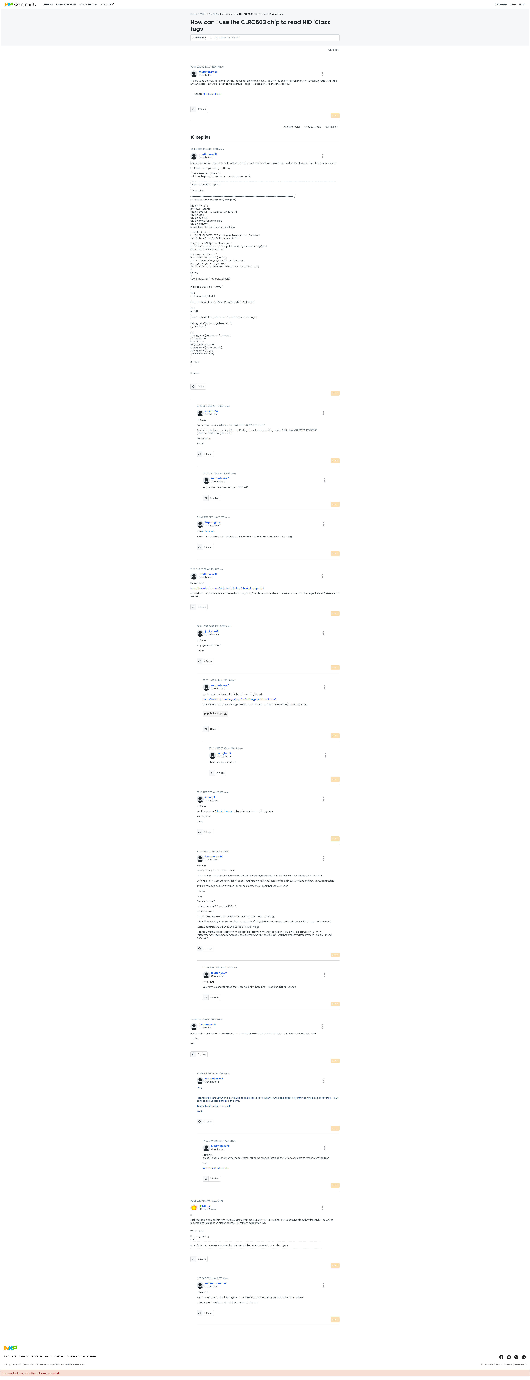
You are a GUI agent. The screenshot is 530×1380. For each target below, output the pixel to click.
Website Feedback (77, 1364)
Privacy (7, 1364)
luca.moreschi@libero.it (215, 1168)
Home (193, 14)
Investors (36, 1356)
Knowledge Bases (66, 4)
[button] (322, 73)
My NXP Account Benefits (82, 1356)
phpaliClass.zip (224, 811)
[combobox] (276, 37)
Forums (48, 4)
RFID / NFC (205, 14)
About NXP (10, 1356)
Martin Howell (208, 531)
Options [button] (332, 49)
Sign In (523, 4)
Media (48, 1356)
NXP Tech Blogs (88, 4)
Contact (60, 1356)
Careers (23, 1356)
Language (501, 4)
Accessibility (62, 1364)
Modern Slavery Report (46, 1364)
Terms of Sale (29, 1364)
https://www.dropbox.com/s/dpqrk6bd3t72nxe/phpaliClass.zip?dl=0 (227, 588)
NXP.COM (106, 4)
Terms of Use (17, 1364)
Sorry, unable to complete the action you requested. (30, 1373)
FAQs (513, 4)
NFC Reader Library (212, 94)
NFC (215, 14)
